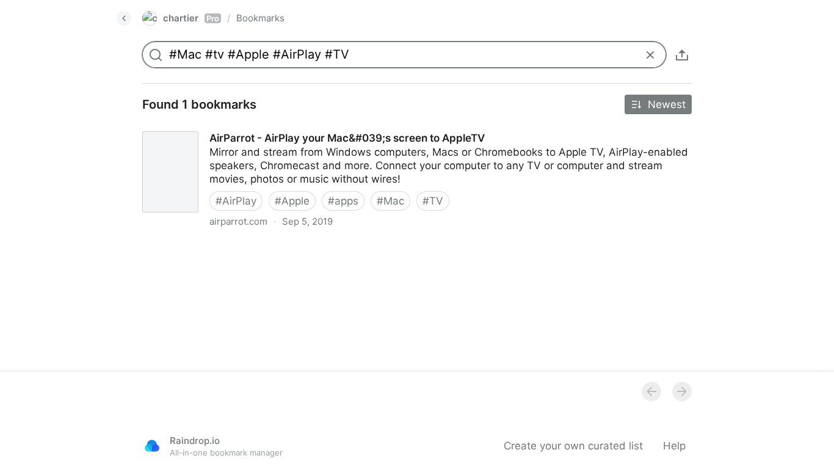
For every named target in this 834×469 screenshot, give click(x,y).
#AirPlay (236, 201)
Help (674, 446)
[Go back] (124, 18)
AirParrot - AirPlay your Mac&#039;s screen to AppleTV (267, 127)
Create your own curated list (573, 446)
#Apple (292, 201)
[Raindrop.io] (152, 446)
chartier (191, 18)
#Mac (390, 201)
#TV (432, 201)
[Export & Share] (682, 55)
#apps (343, 201)
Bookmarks (260, 18)
